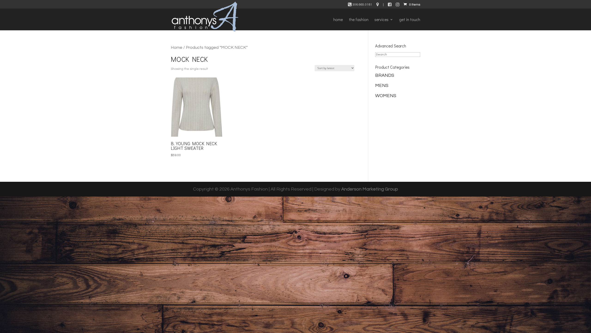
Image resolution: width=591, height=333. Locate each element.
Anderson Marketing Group (369, 189)
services (381, 20)
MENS (381, 85)
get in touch (409, 20)
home (338, 20)
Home (176, 47)
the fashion (358, 20)
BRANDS (384, 75)
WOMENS (385, 95)
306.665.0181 (362, 4)
